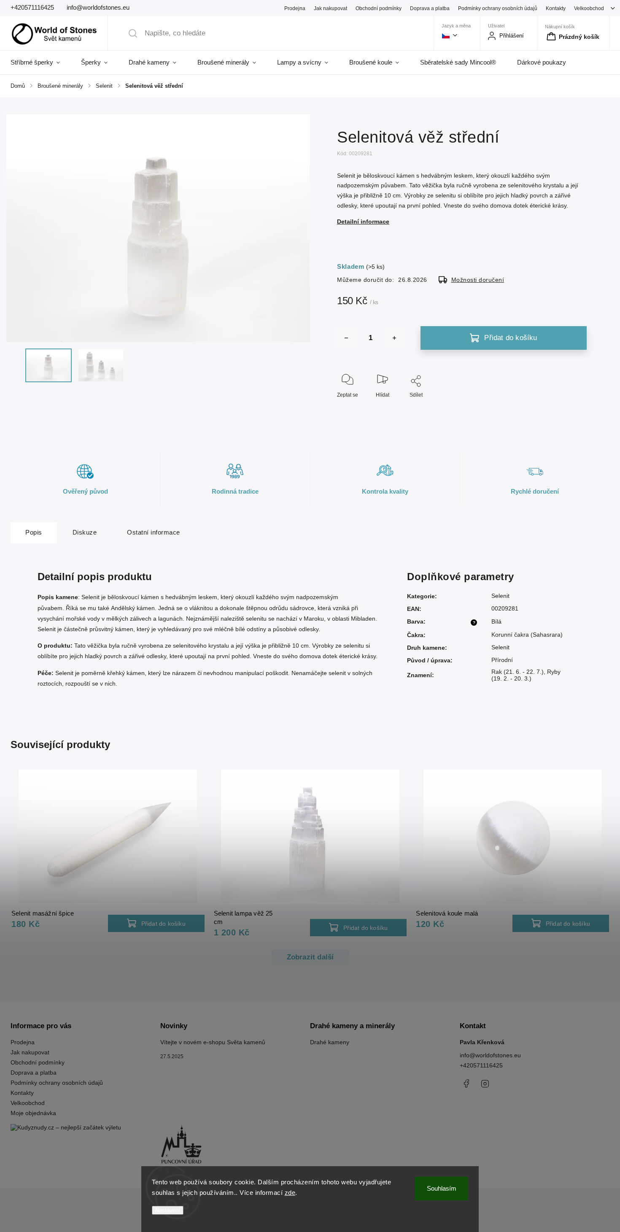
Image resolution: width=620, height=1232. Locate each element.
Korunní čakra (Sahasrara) (527, 634)
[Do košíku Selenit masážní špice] (156, 923)
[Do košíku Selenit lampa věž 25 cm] (358, 927)
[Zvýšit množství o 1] (394, 338)
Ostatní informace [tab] (153, 532)
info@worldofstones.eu (490, 1055)
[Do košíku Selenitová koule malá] (560, 923)
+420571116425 (481, 1065)
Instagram (485, 1083)
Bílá (496, 621)
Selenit (500, 595)
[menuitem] (40, 62)
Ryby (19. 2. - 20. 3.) (526, 675)
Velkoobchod (589, 8)
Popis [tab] (33, 532)
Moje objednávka (33, 1113)
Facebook (466, 1083)
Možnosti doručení (477, 279)
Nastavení (167, 1210)
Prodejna (294, 8)
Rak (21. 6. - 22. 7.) (517, 671)
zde (290, 1192)
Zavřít (573, 409)
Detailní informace (363, 221)
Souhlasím (441, 1188)
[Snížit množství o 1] (346, 338)
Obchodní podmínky (379, 8)
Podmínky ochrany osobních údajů (497, 8)
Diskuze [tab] (85, 532)
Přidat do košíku (510, 338)
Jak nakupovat (330, 8)
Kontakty (556, 8)
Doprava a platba (430, 8)
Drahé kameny (329, 1042)
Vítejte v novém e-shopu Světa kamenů (212, 1042)
